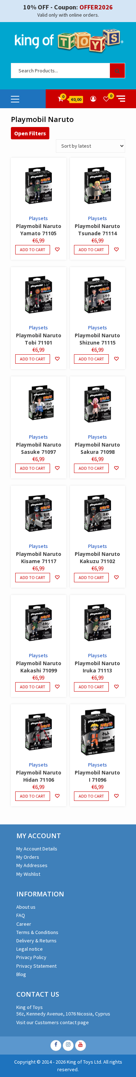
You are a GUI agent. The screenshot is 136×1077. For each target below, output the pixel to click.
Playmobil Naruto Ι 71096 (97, 776)
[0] (106, 98)
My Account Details (36, 848)
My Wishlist (28, 874)
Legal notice (29, 949)
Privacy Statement (36, 966)
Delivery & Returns (36, 940)
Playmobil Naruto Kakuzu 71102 (97, 557)
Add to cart (32, 249)
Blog (21, 974)
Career (23, 924)
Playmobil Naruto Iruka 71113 (97, 667)
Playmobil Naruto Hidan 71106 (38, 776)
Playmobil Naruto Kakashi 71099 (38, 667)
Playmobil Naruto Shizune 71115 (97, 339)
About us (26, 907)
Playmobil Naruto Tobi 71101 (38, 339)
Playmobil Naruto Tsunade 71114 (97, 230)
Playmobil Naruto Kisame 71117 (38, 557)
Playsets (38, 218)
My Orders (27, 857)
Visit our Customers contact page (52, 1022)
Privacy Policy (31, 957)
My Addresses (32, 865)
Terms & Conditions (37, 932)
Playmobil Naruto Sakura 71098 (97, 448)
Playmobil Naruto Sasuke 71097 (38, 448)
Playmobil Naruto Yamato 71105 (38, 230)
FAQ (20, 915)
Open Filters (30, 133)
